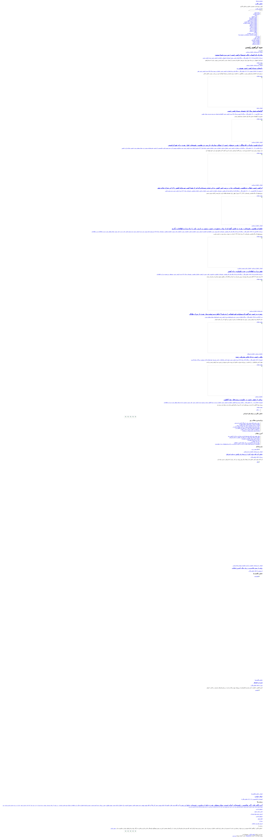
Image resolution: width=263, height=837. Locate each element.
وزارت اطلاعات (101, 231)
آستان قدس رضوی (235, 58)
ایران (36, 805)
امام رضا (233, 71)
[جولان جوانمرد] (157, 690)
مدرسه (213, 114)
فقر (198, 71)
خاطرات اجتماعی (253, 19)
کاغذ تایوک (260, 818)
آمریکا (153, 805)
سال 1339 (210, 71)
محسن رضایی (257, 806)
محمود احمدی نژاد (127, 805)
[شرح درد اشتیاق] (157, 576)
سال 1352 (234, 114)
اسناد (256, 15)
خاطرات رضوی (216, 71)
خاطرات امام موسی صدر (238, 806)
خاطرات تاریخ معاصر (252, 20)
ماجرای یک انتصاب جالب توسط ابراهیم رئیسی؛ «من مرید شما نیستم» (238, 55)
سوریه (253, 806)
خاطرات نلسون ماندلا (208, 148)
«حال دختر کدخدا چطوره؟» (253, 440)
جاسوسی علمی (210, 274)
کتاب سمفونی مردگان (202, 359)
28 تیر (240, 148)
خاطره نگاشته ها (253, 17)
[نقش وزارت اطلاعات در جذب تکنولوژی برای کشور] (235, 267)
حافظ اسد (209, 231)
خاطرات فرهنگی (253, 25)
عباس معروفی (216, 359)
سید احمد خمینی (95, 805)
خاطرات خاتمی (224, 148)
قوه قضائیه (150, 148)
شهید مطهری (109, 805)
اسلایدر (260, 52)
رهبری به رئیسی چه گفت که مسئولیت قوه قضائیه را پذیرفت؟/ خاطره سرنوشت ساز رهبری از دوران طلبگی (225, 314)
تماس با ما (257, 37)
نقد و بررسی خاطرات (252, 33)
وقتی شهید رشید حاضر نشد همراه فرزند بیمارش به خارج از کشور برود (244, 436)
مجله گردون (193, 359)
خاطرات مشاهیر (253, 30)
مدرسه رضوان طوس (206, 114)
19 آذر (244, 359)
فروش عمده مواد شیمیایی (256, 814)
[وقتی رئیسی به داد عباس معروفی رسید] (235, 352)
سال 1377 (201, 148)
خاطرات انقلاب (23, 805)
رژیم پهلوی (56, 805)
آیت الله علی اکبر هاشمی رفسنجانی (225, 191)
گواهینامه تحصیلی (219, 114)
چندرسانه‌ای (254, 16)
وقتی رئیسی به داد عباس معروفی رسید (249, 357)
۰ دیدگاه (241, 58)
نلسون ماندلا (130, 148)
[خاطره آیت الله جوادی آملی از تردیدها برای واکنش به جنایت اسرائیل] (256, 449)
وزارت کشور (124, 148)
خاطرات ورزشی (253, 28)
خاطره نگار (245, 58)
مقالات (255, 32)
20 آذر (235, 191)
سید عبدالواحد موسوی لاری (177, 148)
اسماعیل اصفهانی (226, 58)
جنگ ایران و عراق (16, 805)
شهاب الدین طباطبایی (225, 359)
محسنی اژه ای (183, 402)
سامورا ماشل (195, 148)
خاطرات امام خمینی (117, 805)
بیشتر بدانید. (113, 828)
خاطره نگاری (258, 4)
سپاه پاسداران (40, 805)
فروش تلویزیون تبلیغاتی (257, 823)
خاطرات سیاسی (253, 24)
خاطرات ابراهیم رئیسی (216, 58)
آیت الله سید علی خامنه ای (172, 805)
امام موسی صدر (215, 231)
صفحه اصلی (257, 12)
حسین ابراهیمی (203, 274)
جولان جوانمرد (258, 796)
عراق (34, 805)
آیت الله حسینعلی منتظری (48, 805)
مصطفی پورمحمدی (168, 274)
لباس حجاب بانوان (258, 811)
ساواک (69, 805)
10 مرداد (238, 231)
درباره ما (258, 36)
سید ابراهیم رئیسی (207, 58)
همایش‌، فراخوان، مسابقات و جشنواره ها (248, 34)
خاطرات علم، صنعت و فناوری (250, 23)
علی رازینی (122, 231)
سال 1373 (184, 274)
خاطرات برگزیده (249, 565)
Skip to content (259, 1)
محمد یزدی (145, 148)
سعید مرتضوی (204, 402)
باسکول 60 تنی (259, 816)
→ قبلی (258, 409)
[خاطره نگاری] (258, 8)
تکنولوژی (216, 274)
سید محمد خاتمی (166, 148)
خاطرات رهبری (217, 148)
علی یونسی (117, 231)
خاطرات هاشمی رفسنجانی (193, 191)
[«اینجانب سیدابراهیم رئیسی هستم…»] (260, 64)
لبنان (27, 805)
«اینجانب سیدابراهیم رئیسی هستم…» (249, 68)
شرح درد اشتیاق (258, 682)
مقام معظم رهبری (138, 148)
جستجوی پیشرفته (256, 40)
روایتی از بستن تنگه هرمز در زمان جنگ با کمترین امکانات (247, 442)
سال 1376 (156, 231)
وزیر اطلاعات (95, 231)
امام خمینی (228, 805)
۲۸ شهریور (239, 114)
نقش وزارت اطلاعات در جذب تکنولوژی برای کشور (245, 271)
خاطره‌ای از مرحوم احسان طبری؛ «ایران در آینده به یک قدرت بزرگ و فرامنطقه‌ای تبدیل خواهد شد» (237, 444)
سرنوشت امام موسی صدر (148, 231)
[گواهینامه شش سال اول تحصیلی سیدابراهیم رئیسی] (235, 106)
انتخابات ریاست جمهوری (247, 806)
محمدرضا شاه (87, 805)
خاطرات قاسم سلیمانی (8, 805)
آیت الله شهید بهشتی (146, 805)
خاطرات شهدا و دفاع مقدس (250, 21)
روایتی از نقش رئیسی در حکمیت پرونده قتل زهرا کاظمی (243, 400)
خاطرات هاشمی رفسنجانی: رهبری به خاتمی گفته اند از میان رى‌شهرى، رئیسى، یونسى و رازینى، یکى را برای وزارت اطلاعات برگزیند (217, 229)
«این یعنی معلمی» (256, 441)
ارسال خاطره (256, 38)
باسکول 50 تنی (259, 809)
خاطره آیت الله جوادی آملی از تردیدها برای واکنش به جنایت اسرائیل (244, 437)
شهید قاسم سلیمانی (63, 805)
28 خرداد (237, 274)
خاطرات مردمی (253, 29)
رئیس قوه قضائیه (232, 317)
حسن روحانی (102, 805)
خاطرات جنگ (81, 805)
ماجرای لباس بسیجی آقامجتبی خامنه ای (251, 438)
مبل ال (260, 821)
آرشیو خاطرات (256, 14)
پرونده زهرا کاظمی (236, 402)
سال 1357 (30, 805)
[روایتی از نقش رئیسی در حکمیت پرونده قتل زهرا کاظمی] (235, 395)
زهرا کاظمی (211, 402)
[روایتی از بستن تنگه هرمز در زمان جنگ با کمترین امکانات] (157, 462)
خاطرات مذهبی (253, 27)
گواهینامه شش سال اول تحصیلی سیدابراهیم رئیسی (244, 111)
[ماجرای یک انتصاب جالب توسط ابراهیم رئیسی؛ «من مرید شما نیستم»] (260, 50)
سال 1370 (241, 359)
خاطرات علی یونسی (176, 231)
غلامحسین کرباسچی (157, 148)
